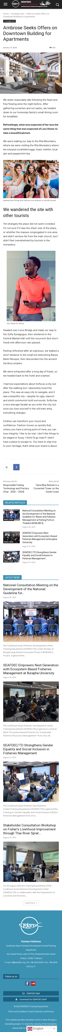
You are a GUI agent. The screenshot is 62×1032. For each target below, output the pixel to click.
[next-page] (10, 568)
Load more (30, 903)
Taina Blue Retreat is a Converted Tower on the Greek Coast (46, 488)
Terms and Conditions (17, 1011)
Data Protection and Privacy (41, 1011)
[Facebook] (16, 467)
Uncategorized (17, 13)
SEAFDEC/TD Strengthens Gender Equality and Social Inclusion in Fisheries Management (39, 555)
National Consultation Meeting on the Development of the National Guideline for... (30, 589)
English (37, 1028)
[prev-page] (5, 568)
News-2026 (8, 519)
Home (6, 13)
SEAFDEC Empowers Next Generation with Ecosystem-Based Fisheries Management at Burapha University (31, 669)
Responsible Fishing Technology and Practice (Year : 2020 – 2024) (16, 488)
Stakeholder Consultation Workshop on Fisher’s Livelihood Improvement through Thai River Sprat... (29, 829)
